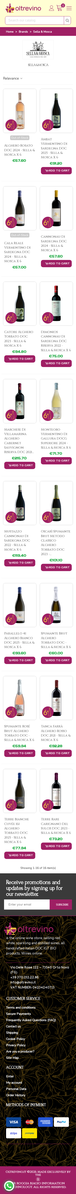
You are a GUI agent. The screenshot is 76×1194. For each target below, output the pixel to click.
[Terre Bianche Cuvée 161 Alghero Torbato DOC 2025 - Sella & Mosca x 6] (19, 791)
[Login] (52, 8)
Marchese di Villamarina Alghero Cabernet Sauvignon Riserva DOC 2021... (19, 440)
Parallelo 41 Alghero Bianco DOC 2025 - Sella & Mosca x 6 (19, 640)
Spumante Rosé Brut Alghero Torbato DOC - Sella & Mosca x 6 (19, 733)
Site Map (12, 1058)
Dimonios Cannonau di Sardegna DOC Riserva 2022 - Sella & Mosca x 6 (56, 341)
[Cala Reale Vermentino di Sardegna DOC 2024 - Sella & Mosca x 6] (19, 208)
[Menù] (69, 8)
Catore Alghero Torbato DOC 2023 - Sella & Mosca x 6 (18, 339)
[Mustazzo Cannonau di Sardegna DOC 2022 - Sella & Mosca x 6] (19, 503)
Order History (15, 1095)
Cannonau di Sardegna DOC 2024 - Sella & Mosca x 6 (54, 243)
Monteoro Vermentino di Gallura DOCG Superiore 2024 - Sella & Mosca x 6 (56, 438)
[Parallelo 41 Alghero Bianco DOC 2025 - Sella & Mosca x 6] (19, 605)
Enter (10, 1076)
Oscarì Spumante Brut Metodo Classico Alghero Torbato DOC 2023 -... (56, 542)
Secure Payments (18, 1014)
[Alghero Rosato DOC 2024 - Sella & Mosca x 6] (19, 111)
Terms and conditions (21, 1007)
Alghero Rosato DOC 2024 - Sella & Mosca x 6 (19, 150)
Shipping (12, 1032)
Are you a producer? (20, 1051)
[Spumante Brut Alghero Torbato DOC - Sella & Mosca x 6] (56, 605)
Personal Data (16, 1089)
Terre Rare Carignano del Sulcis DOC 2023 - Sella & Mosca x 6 (56, 826)
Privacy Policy (16, 1045)
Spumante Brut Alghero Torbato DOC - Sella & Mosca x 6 (56, 640)
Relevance (11, 78)
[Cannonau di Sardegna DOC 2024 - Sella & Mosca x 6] (56, 208)
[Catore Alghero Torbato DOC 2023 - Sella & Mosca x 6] (19, 304)
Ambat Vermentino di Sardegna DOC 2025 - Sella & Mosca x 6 (54, 148)
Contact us (13, 1026)
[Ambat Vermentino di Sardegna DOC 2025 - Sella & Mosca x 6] (56, 111)
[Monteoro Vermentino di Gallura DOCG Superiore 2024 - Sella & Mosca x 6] (56, 401)
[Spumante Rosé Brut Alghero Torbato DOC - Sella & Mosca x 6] (19, 698)
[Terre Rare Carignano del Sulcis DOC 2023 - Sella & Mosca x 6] (56, 791)
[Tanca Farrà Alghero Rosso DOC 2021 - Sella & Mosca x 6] (56, 698)
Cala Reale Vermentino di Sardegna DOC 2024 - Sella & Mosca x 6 (17, 252)
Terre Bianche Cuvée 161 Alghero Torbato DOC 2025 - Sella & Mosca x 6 (16, 830)
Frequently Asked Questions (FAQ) (31, 1020)
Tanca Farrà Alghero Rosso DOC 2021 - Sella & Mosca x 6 (55, 733)
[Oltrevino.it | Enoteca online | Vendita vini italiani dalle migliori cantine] (23, 8)
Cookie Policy (15, 1039)
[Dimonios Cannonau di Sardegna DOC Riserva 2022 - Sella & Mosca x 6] (56, 304)
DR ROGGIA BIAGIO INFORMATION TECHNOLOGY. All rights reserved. (38, 1185)
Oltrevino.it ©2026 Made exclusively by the (38, 1173)
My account (14, 1082)
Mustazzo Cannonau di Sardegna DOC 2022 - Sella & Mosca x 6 (17, 540)
